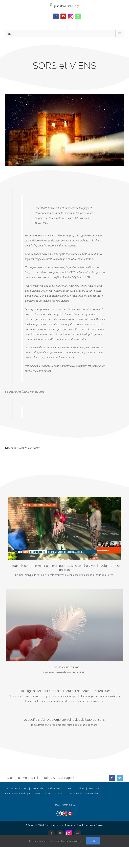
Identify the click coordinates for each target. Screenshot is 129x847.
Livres (69, 788)
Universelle (38, 788)
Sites (47, 793)
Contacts (60, 793)
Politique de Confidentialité (84, 793)
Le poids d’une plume (64, 667)
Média (80, 788)
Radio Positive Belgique (18, 793)
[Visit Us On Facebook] (59, 813)
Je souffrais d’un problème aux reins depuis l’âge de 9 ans (64, 719)
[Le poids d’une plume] (64, 625)
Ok (93, 840)
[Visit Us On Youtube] (64, 813)
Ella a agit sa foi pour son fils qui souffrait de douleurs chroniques (65, 691)
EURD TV (94, 788)
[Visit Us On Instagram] (70, 813)
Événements (55, 788)
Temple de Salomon (16, 788)
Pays (37, 793)
